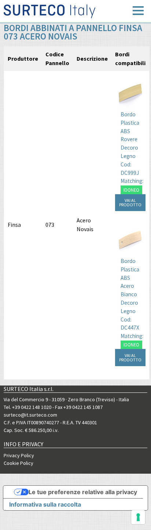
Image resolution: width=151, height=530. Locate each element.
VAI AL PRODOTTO (130, 202)
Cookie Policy (18, 463)
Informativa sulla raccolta (45, 504)
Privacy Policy (19, 455)
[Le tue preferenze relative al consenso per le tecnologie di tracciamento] (138, 517)
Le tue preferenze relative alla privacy (83, 492)
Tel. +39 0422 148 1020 (27, 407)
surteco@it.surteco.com (30, 414)
